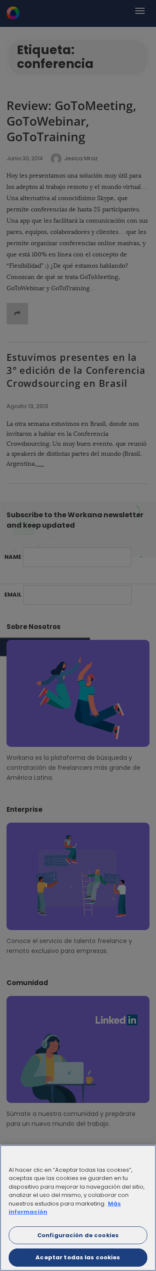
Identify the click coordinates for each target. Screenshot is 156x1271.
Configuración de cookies (78, 1235)
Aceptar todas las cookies (78, 1257)
